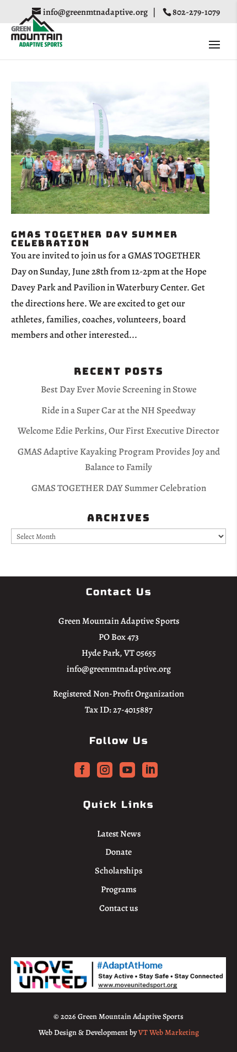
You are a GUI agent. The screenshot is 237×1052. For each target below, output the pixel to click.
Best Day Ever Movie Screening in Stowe (119, 389)
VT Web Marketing (168, 1032)
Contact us (118, 908)
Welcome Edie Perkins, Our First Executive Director (118, 430)
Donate (118, 852)
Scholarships (118, 871)
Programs (118, 889)
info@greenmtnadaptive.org (119, 669)
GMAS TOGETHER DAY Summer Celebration (94, 239)
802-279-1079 (197, 12)
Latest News (119, 834)
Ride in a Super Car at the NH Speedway (118, 410)
